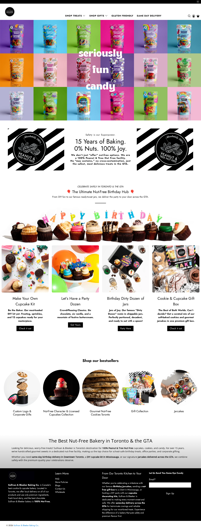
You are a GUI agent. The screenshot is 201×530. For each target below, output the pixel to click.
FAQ (57, 478)
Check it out (25, 328)
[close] (197, 1)
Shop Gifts (96, 15)
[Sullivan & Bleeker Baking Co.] (20, 11)
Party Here (125, 328)
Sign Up (170, 493)
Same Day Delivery (149, 15)
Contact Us (60, 488)
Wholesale (60, 492)
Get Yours (75, 325)
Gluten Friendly (122, 15)
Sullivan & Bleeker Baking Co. (26, 525)
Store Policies (61, 482)
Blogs (57, 485)
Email (152, 479)
